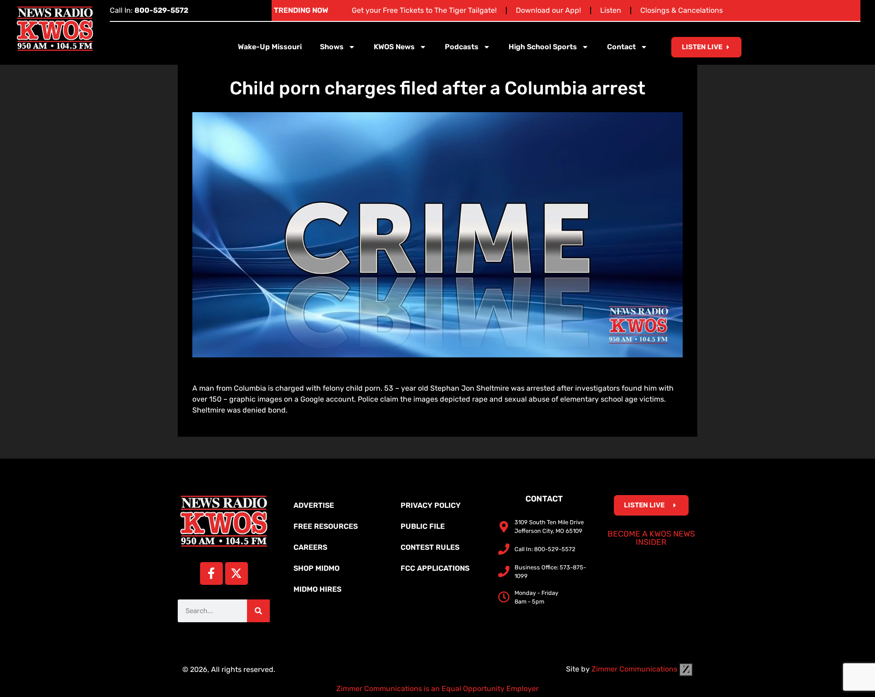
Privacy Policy (431, 505)
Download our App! (548, 10)
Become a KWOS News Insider (651, 538)
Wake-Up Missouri (270, 46)
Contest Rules (430, 547)
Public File (423, 526)
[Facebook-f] (211, 573)
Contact (621, 46)
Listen (610, 10)
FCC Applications (435, 568)
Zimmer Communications (635, 669)
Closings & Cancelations (681, 10)
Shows (332, 46)
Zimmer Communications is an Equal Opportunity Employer (437, 688)
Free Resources (325, 526)
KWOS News (394, 46)
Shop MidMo (316, 568)
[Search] (258, 610)
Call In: (149, 10)
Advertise (313, 505)
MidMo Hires (317, 589)
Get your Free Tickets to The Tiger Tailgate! (424, 10)
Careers (310, 547)
